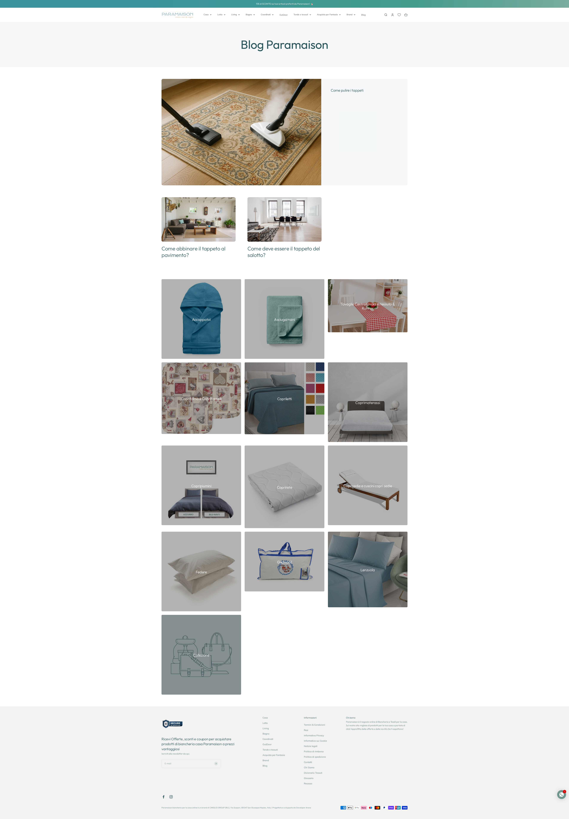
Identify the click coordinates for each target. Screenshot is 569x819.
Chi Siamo (309, 767)
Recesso (308, 783)
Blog (363, 14)
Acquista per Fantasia (327, 14)
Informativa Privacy (314, 735)
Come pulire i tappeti (347, 90)
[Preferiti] (399, 14)
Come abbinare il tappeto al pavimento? (193, 251)
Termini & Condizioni (314, 724)
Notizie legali (310, 746)
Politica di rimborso (314, 751)
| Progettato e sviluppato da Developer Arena (291, 807)
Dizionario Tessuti (313, 772)
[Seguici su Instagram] (171, 797)
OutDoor (283, 14)
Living (234, 14)
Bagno (249, 14)
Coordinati (266, 14)
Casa (206, 14)
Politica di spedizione (315, 756)
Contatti (308, 762)
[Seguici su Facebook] (164, 797)
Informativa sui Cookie (315, 740)
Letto (219, 14)
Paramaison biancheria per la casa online (179, 807)
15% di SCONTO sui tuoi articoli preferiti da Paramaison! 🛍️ (284, 3)
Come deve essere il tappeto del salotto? (283, 251)
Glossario (309, 778)
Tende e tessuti (301, 14)
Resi (306, 730)
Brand (349, 14)
